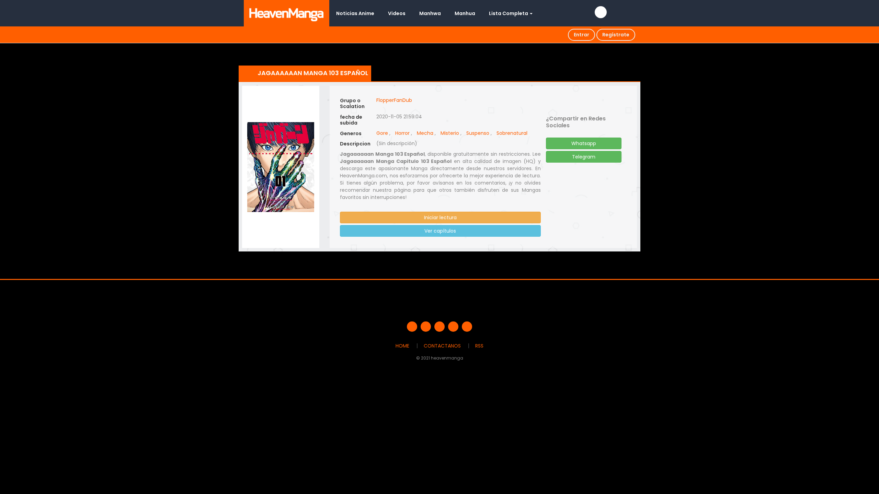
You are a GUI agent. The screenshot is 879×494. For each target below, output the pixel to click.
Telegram (583, 156)
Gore (382, 133)
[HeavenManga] (286, 13)
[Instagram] (467, 326)
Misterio (450, 133)
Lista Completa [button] (509, 13)
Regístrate (615, 34)
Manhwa (430, 13)
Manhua (465, 13)
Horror (402, 133)
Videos (397, 13)
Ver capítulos (440, 230)
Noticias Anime (355, 13)
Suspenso (477, 133)
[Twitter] (426, 326)
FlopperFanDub (394, 100)
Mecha (425, 133)
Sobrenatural (511, 133)
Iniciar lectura (440, 217)
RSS (479, 345)
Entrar (581, 34)
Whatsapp (583, 143)
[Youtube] (439, 326)
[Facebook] (412, 326)
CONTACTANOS (442, 345)
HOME (402, 345)
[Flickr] (453, 326)
